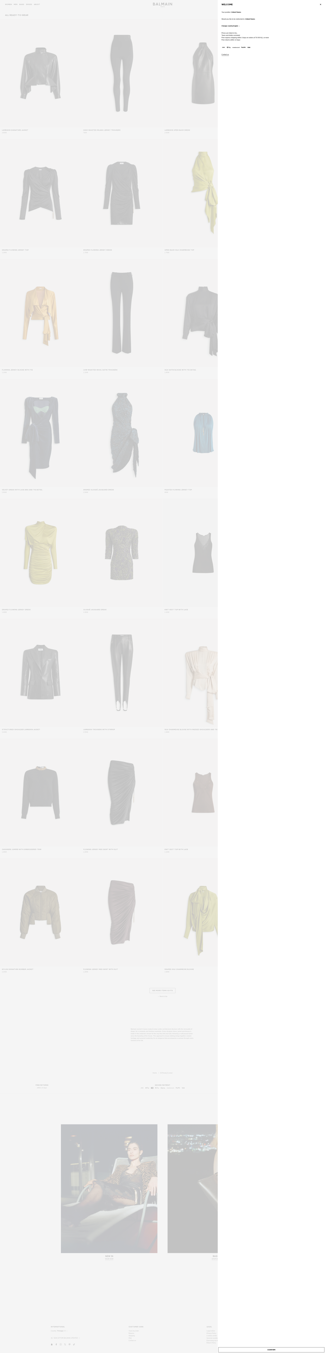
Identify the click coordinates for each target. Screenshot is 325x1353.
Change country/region (230, 26)
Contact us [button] (225, 54)
